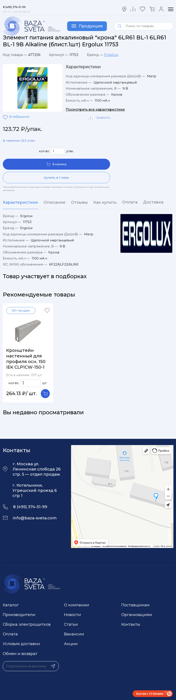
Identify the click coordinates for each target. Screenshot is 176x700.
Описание (54, 202)
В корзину (60, 164)
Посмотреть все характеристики (95, 109)
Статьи (71, 624)
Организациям (136, 614)
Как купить (105, 202)
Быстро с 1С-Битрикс (150, 693)
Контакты (130, 624)
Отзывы (79, 202)
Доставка (153, 202)
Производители (19, 614)
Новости (72, 614)
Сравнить (103, 118)
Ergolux (111, 55)
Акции (71, 643)
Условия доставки (21, 643)
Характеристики (20, 202)
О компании (76, 604)
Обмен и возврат (20, 653)
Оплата (130, 202)
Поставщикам (135, 604)
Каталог (11, 604)
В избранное (6, 117)
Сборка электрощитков (27, 624)
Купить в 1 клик (56, 178)
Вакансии (74, 634)
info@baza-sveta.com (35, 517)
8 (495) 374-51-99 (30, 506)
